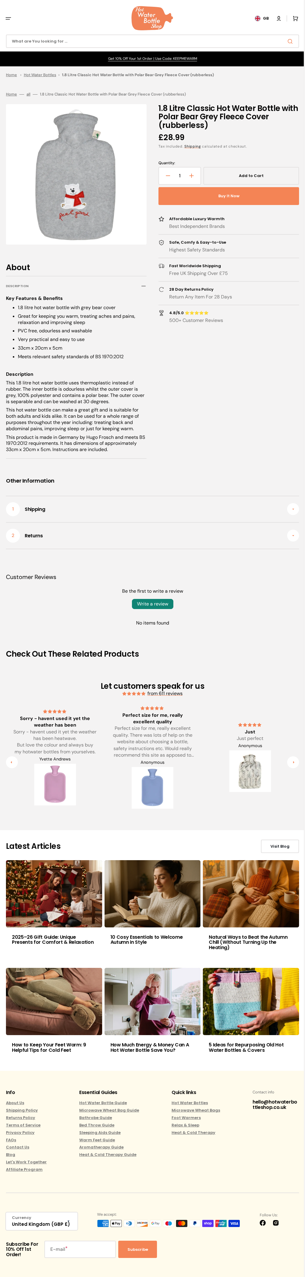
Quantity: (164, 163)
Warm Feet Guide (95, 1140)
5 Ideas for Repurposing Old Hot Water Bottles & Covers (243, 1045)
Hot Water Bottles (40, 74)
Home (11, 74)
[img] (132, 694)
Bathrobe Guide (94, 1117)
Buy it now (225, 196)
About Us (15, 1103)
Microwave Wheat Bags (193, 1110)
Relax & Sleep (182, 1125)
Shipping (190, 146)
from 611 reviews (162, 693)
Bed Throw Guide (95, 1125)
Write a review (150, 604)
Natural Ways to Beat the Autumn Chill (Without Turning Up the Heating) (245, 941)
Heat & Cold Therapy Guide (106, 1154)
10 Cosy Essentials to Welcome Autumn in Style (145, 938)
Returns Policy (20, 1117)
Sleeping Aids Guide (98, 1132)
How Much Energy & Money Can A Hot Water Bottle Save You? (148, 1045)
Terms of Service (23, 1125)
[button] (8, 18)
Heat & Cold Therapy (190, 1132)
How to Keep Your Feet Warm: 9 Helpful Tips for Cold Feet (49, 1045)
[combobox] (150, 41)
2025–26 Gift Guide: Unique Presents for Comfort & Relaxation (53, 938)
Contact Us (17, 1147)
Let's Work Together (26, 1162)
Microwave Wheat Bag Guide (108, 1110)
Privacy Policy (20, 1132)
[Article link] (53, 908)
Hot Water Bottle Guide (101, 1103)
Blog (10, 1154)
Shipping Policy (22, 1110)
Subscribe (137, 1249)
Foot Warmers (183, 1117)
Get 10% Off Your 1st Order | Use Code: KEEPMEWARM (150, 58)
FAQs (11, 1140)
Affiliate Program (24, 1169)
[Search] (287, 41)
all (28, 94)
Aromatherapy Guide (100, 1147)
